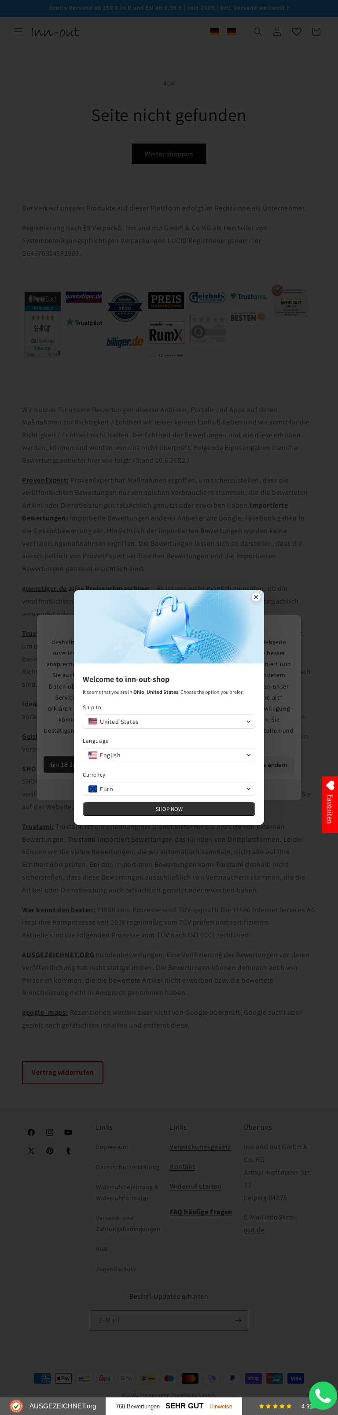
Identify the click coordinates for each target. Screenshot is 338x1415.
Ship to (92, 707)
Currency (94, 774)
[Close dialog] (256, 598)
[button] (169, 722)
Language (96, 740)
